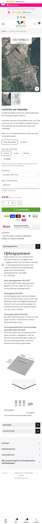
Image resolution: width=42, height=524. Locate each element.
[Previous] (3, 64)
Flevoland (10, 236)
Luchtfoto (5, 233)
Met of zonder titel (9, 180)
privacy (5, 473)
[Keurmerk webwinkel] (21, 226)
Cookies (21, 475)
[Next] (38, 64)
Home (4, 31)
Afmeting (6, 170)
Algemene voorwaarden (23, 473)
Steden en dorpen (9, 239)
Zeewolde (20, 239)
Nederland (27, 236)
